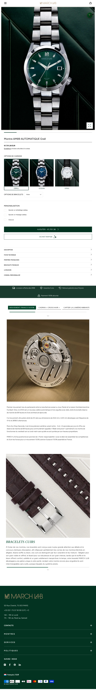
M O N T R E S (9, 634)
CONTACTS (9, 625)
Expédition (7, 148)
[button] (5, 3)
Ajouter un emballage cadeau (18, 210)
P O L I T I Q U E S (11, 651)
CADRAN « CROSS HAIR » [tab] (49, 307)
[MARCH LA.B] (48, 3)
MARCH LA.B (13, 684)
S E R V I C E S (9, 642)
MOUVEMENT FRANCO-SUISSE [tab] (22, 307)
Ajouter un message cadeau (17, 215)
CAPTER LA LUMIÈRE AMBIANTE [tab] (77, 307)
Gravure (11, 220)
